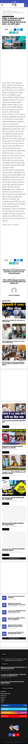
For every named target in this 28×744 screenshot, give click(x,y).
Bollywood (3, 695)
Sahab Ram (6, 449)
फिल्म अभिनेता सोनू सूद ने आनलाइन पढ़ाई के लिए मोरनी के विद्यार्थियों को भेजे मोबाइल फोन (14, 281)
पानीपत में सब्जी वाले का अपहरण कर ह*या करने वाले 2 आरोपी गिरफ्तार (13, 342)
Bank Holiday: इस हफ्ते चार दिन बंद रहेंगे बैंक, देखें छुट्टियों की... (13, 498)
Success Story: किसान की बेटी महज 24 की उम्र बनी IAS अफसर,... (13, 472)
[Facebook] (10, 734)
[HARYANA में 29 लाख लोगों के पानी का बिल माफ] (14, 411)
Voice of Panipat (7, 26)
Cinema (3, 700)
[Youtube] (17, 734)
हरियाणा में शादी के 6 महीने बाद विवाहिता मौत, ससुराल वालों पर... (13, 524)
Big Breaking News (6, 16)
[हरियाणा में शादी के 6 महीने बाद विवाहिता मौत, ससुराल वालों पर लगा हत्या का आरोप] (14, 514)
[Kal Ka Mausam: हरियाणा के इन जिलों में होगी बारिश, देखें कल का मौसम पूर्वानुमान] (14, 539)
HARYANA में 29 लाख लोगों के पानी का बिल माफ (13, 421)
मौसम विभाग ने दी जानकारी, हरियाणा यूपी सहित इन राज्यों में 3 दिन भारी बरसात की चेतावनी (14, 271)
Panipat (12, 16)
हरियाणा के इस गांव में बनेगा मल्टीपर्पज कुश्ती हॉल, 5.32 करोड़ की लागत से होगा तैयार (14, 668)
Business (3, 697)
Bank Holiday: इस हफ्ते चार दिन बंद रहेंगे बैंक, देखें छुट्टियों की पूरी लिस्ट (12, 682)
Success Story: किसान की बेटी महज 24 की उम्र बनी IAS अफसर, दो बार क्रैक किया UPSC (13, 675)
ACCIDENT (3, 691)
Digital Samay (18, 742)
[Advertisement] (14, 66)
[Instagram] (14, 734)
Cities (2, 702)
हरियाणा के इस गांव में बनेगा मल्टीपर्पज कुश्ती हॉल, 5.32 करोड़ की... (12, 447)
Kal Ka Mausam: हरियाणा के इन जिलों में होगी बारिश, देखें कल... (13, 549)
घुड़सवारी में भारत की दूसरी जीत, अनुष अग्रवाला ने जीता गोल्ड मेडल (13, 321)
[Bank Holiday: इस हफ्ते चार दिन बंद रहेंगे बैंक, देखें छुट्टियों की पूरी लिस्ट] (14, 488)
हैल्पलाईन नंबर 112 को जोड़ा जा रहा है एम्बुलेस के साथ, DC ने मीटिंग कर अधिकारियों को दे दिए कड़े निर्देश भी (13, 364)
